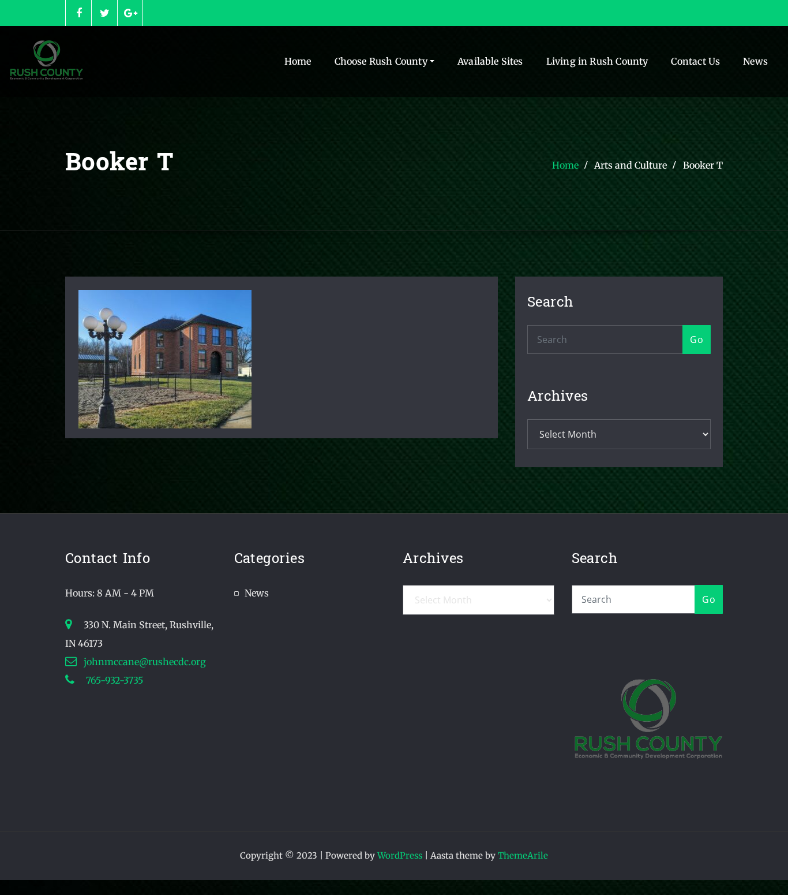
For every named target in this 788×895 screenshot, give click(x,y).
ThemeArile (523, 855)
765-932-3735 (113, 680)
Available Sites (490, 61)
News (755, 61)
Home (298, 61)
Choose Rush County (382, 61)
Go (696, 339)
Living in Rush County (597, 61)
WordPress (399, 855)
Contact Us (695, 61)
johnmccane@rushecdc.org (145, 661)
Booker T (703, 165)
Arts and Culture (630, 165)
